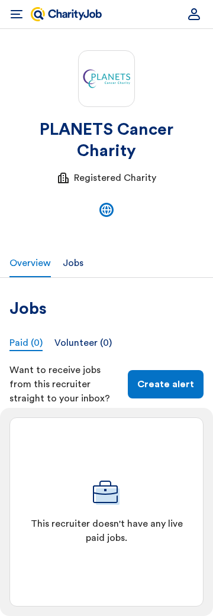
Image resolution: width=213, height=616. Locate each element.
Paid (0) (26, 343)
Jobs (73, 263)
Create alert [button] (165, 384)
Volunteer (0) (83, 343)
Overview (30, 263)
